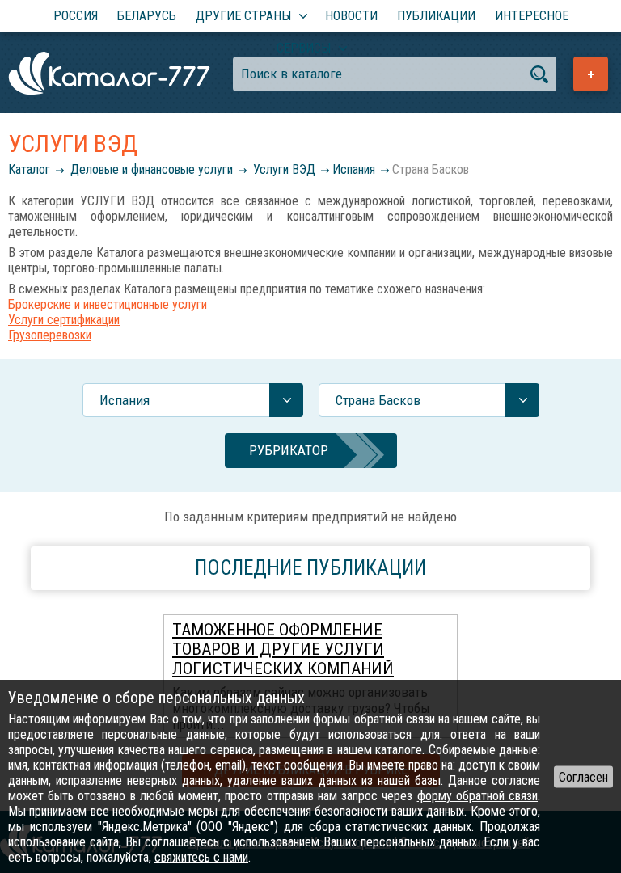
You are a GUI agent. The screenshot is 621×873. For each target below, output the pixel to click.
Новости (351, 15)
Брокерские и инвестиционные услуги (107, 304)
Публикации (436, 15)
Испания (353, 169)
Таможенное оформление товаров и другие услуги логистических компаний (283, 649)
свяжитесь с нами (201, 857)
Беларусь (146, 15)
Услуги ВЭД (284, 169)
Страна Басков (430, 169)
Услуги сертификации (64, 319)
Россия (75, 15)
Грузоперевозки (49, 335)
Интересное (531, 15)
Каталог (29, 169)
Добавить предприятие (590, 74)
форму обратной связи (477, 795)
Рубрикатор (288, 450)
